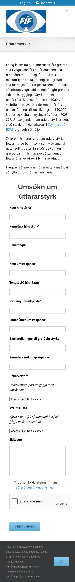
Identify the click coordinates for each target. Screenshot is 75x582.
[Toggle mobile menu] (67, 12)
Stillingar (33, 576)
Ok (61, 561)
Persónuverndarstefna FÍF (20, 566)
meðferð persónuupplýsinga (33, 487)
